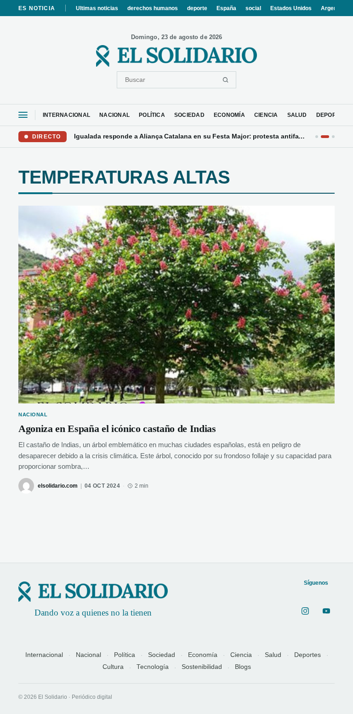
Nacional (88, 654)
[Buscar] (225, 79)
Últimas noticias (97, 8)
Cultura (113, 666)
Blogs (243, 666)
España (226, 8)
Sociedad (161, 654)
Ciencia (241, 654)
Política (124, 654)
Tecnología (153, 666)
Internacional (44, 654)
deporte (197, 8)
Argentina (334, 8)
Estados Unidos (291, 8)
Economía (202, 654)
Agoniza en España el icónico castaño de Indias (117, 428)
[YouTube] (326, 611)
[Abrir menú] (23, 115)
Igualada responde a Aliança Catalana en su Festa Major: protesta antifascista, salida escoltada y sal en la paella (191, 136)
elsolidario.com (58, 486)
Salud (273, 654)
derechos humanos (152, 8)
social (253, 8)
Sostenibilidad (202, 666)
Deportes (307, 654)
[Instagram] (305, 611)
